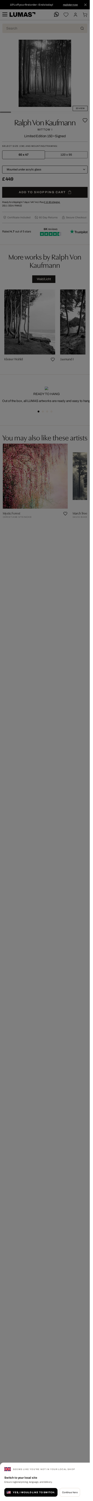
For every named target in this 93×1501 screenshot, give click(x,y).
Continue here (70, 1492)
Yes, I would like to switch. (34, 1492)
